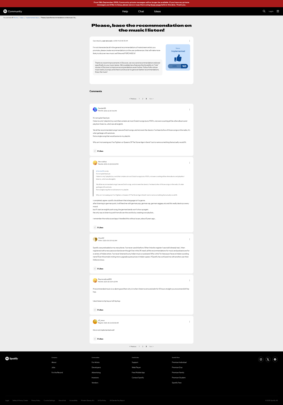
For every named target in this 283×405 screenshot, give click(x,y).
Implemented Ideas (32, 17)
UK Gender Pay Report (117, 400)
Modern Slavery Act (87, 400)
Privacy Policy (35, 400)
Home (16, 17)
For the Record (57, 372)
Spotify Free (176, 382)
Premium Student (178, 377)
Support (135, 362)
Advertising (96, 372)
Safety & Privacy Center (20, 400)
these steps (155, 5)
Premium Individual (179, 362)
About (54, 362)
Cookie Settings (49, 400)
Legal (7, 400)
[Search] (264, 11)
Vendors (95, 382)
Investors (95, 377)
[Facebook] (275, 359)
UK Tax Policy (102, 400)
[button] (174, 66)
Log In (271, 11)
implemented (178, 51)
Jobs (53, 367)
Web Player (136, 367)
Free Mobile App (138, 372)
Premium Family (178, 372)
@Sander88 (100, 171)
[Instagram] (261, 359)
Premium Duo (177, 367)
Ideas (157, 11)
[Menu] (278, 11)
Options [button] (189, 40)
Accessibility (73, 400)
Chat (141, 11)
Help (125, 11)
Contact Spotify (138, 377)
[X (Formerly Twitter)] (268, 359)
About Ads (62, 400)
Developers (96, 367)
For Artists (96, 362)
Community (15, 11)
